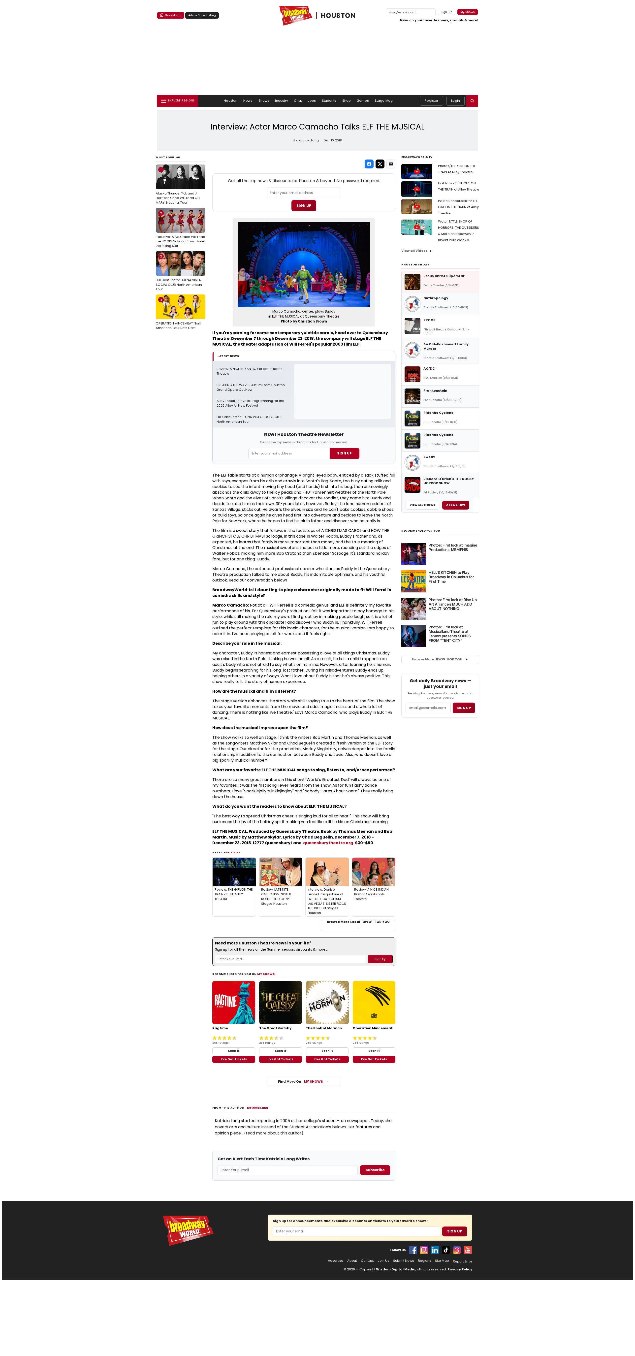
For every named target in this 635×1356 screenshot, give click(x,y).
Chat (298, 100)
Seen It (233, 1051)
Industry (281, 100)
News (248, 100)
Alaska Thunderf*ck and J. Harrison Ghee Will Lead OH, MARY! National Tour (178, 186)
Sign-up (446, 12)
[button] (472, 101)
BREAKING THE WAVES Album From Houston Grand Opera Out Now (251, 387)
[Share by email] (390, 164)
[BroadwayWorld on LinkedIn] (435, 1250)
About (352, 1261)
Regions (424, 1261)
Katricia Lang (257, 1108)
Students (329, 100)
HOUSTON (338, 15)
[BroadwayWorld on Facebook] (413, 1250)
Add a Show (455, 505)
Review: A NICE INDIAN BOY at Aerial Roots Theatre (250, 371)
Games (363, 100)
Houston (230, 100)
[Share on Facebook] (369, 164)
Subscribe (375, 1169)
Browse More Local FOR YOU (358, 922)
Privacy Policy (459, 1269)
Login (455, 100)
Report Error (462, 1261)
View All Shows (422, 505)
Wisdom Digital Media (395, 1269)
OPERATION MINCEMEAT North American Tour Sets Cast (179, 313)
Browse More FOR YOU (437, 659)
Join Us (383, 1261)
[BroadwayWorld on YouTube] (467, 1250)
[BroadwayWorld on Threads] (456, 1250)
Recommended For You (420, 531)
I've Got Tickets (234, 1059)
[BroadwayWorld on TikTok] (446, 1250)
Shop (346, 100)
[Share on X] (380, 164)
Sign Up (303, 205)
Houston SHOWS (415, 264)
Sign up (464, 708)
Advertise (335, 1261)
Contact (367, 1261)
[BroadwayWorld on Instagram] (424, 1250)
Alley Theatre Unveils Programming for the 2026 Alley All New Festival (251, 403)
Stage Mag (384, 100)
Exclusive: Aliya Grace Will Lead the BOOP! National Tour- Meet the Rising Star (180, 229)
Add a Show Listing (202, 15)
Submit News (403, 1261)
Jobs (312, 100)
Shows (263, 100)
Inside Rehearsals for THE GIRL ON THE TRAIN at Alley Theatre (458, 207)
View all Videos (414, 250)
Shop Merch (172, 15)
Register (431, 100)
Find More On (300, 1081)
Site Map (442, 1261)
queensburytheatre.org (328, 843)
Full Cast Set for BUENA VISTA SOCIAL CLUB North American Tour (179, 272)
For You (233, 852)
